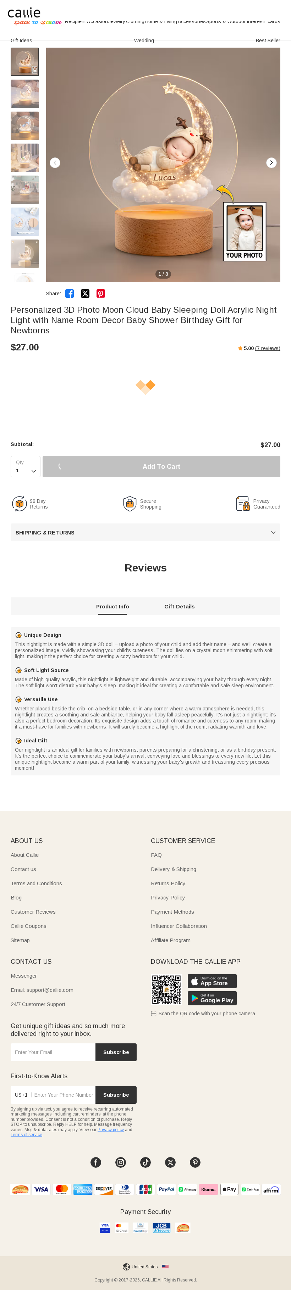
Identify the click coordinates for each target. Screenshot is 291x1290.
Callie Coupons (28, 926)
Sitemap (20, 940)
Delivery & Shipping (173, 869)
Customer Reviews (33, 912)
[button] (271, 162)
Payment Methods (172, 912)
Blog (16, 897)
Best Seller (268, 40)
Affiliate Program (171, 940)
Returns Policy (168, 883)
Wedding (144, 40)
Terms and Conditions (36, 883)
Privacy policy (111, 1129)
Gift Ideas (21, 40)
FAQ (156, 855)
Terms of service (26, 1134)
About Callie (25, 855)
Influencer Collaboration (179, 926)
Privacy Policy (168, 897)
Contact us (23, 869)
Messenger (24, 976)
